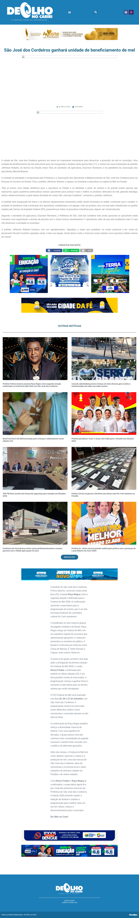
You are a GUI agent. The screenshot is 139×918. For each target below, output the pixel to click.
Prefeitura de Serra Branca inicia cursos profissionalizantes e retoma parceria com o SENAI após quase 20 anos (32, 549)
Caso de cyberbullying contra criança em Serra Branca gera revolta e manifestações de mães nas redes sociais (101, 385)
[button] (69, 12)
